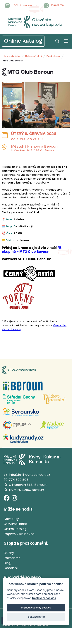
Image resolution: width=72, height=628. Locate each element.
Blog (7, 563)
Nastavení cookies (44, 598)
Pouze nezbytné (36, 616)
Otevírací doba (15, 524)
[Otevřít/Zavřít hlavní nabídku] (66, 41)
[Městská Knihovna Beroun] (19, 22)
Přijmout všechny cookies (36, 607)
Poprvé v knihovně (19, 534)
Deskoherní (53, 56)
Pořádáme (12, 558)
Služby (9, 553)
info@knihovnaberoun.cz (24, 5)
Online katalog (23, 41)
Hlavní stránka (11, 56)
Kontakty (11, 519)
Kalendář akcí (33, 56)
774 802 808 (57, 5)
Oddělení (11, 568)
